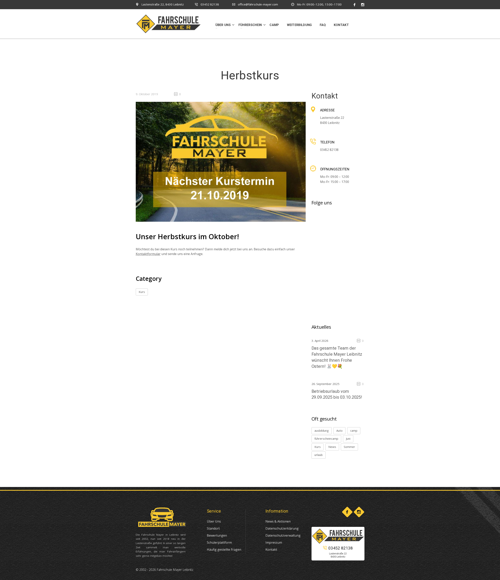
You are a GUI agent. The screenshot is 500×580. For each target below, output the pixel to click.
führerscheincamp (326, 438)
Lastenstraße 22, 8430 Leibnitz (162, 4)
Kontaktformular (148, 254)
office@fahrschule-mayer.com (257, 4)
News (332, 447)
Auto (339, 430)
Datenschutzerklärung (282, 528)
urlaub (318, 455)
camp (353, 430)
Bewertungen (217, 535)
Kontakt (271, 549)
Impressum (273, 542)
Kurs (142, 292)
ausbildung (321, 430)
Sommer (349, 447)
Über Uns (214, 521)
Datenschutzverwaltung (283, 535)
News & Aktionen (278, 521)
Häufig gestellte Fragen (224, 549)
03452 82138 (209, 4)
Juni (348, 438)
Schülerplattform (219, 542)
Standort (213, 528)
